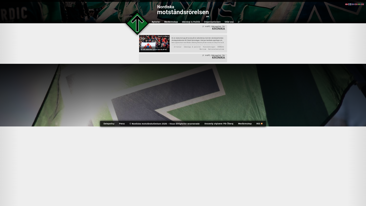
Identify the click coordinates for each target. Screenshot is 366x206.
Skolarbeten (211, 1)
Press (193, 1)
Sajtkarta (155, 1)
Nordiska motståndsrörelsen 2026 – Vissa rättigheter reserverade (165, 124)
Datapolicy (109, 123)
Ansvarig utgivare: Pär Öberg (218, 123)
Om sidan (137, 1)
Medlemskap (245, 123)
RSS (258, 123)
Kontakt (229, 1)
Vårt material (174, 1)
